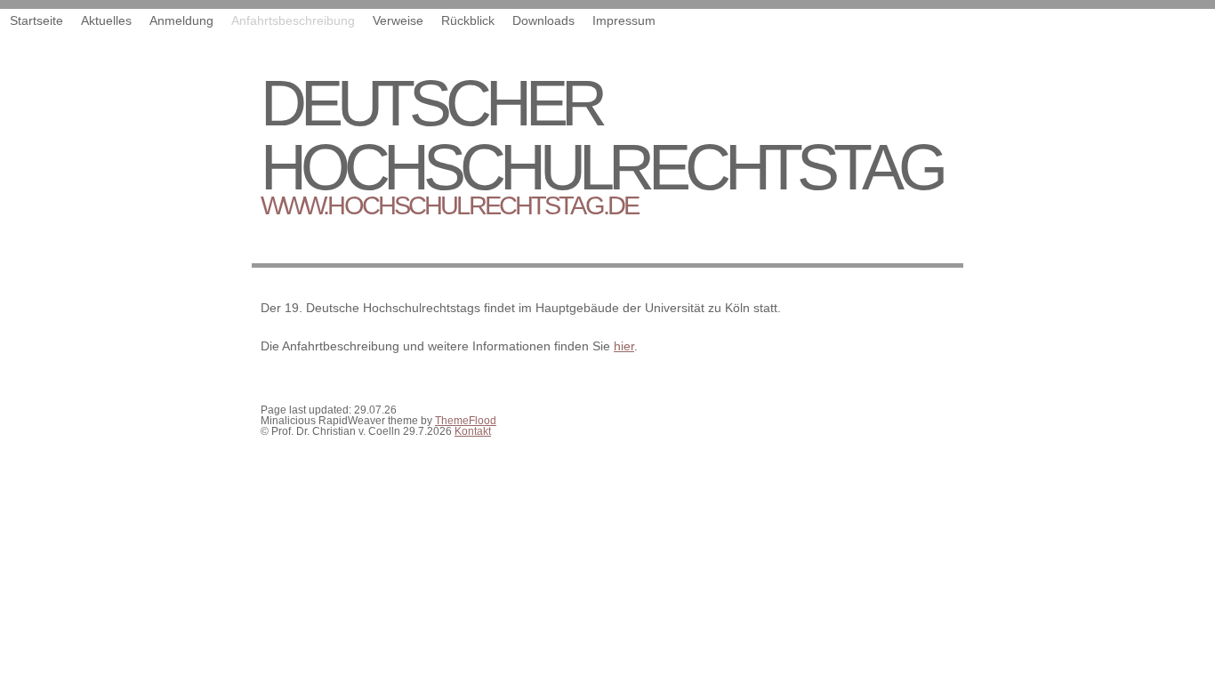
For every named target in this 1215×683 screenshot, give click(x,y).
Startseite (36, 20)
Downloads (543, 20)
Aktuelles (106, 20)
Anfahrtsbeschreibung (293, 20)
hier (624, 346)
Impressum (624, 20)
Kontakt (473, 431)
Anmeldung (181, 20)
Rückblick (468, 20)
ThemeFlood (465, 420)
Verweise (398, 20)
